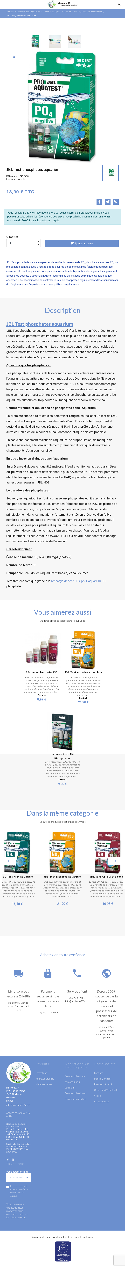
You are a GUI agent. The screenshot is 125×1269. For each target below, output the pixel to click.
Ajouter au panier (82, 243)
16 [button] (99, 929)
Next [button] (115, 861)
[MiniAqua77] (62, 4)
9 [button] (65, 929)
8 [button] (60, 929)
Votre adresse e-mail (17, 1171)
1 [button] (26, 929)
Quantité (12, 236)
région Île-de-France (83, 1237)
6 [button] (50, 929)
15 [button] (94, 929)
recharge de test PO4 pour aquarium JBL (79, 581)
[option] (35, 41)
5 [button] (45, 929)
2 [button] (30, 929)
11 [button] (74, 929)
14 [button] (89, 929)
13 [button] (84, 929)
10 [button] (69, 929)
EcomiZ (47, 1237)
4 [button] (40, 929)
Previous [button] (9, 861)
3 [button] (35, 929)
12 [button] (79, 929)
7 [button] (55, 929)
